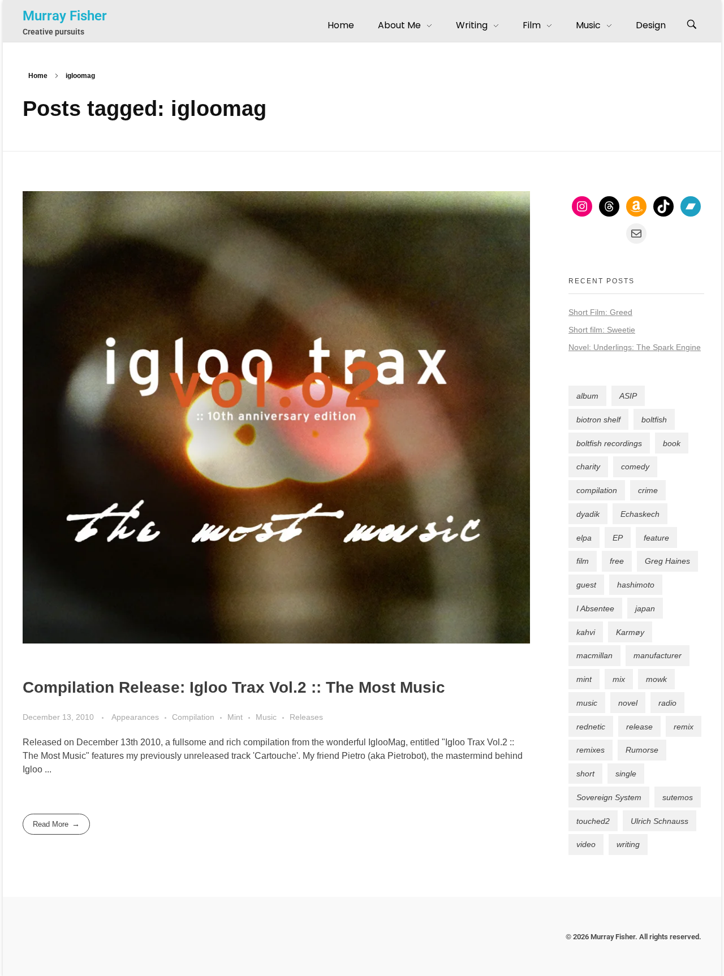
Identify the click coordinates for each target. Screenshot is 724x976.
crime (648, 490)
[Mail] (636, 233)
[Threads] (609, 206)
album (587, 395)
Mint (235, 717)
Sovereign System (608, 797)
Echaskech (640, 514)
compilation (596, 490)
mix (619, 679)
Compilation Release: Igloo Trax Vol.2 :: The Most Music (234, 687)
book (671, 443)
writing (628, 844)
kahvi (585, 632)
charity (588, 466)
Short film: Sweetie (601, 329)
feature (656, 537)
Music (266, 717)
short (585, 773)
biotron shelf (598, 419)
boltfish (654, 419)
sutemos (677, 797)
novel (627, 702)
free (617, 560)
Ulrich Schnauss (659, 821)
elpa (584, 537)
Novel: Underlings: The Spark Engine (634, 347)
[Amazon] (636, 206)
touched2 (593, 821)
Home (38, 76)
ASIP (628, 395)
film (582, 560)
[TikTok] (663, 206)
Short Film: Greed (600, 312)
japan (645, 608)
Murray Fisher (65, 16)
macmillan (594, 655)
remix (683, 726)
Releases (306, 717)
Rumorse (642, 749)
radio (667, 702)
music (586, 702)
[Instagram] (582, 206)
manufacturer (658, 655)
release (639, 726)
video (586, 844)
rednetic (590, 726)
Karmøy (630, 632)
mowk (656, 679)
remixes (590, 749)
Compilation (193, 717)
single (625, 773)
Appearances (135, 717)
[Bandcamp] (690, 206)
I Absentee (595, 608)
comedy (635, 466)
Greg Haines (667, 560)
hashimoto (635, 584)
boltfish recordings (609, 443)
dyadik (588, 514)
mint (584, 679)
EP (618, 537)
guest (586, 584)
